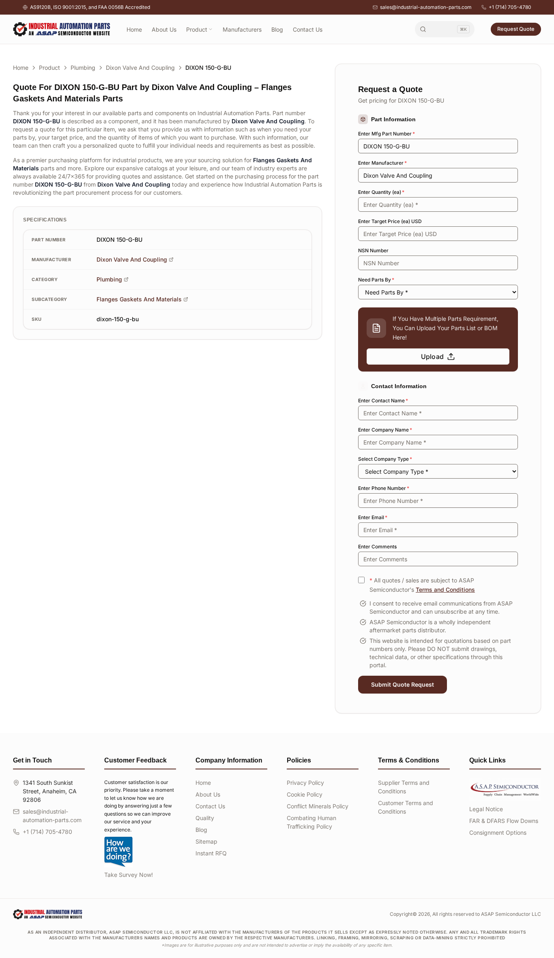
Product (196, 29)
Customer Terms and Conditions (405, 807)
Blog (277, 29)
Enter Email (372, 517)
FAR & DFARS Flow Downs (503, 820)
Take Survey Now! (128, 874)
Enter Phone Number (383, 488)
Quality (204, 817)
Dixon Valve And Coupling (140, 67)
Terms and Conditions (445, 589)
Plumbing (83, 67)
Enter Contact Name (383, 400)
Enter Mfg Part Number (386, 134)
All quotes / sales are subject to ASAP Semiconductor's (422, 585)
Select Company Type (385, 459)
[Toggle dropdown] (210, 29)
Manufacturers (242, 29)
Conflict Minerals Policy (317, 806)
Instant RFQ (211, 853)
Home (134, 29)
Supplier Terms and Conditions (403, 787)
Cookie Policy (304, 794)
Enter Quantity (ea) (381, 192)
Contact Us (307, 29)
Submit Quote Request (402, 684)
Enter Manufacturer (382, 163)
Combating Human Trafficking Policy (311, 822)
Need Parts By (376, 280)
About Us (164, 29)
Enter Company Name (385, 430)
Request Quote (516, 29)
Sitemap (206, 841)
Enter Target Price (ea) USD (390, 221)
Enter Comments (377, 546)
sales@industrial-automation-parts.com (426, 7)
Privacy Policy (305, 782)
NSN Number (373, 250)
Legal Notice (486, 808)
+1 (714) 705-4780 (510, 7)
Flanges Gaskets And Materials (139, 299)
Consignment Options (497, 832)
